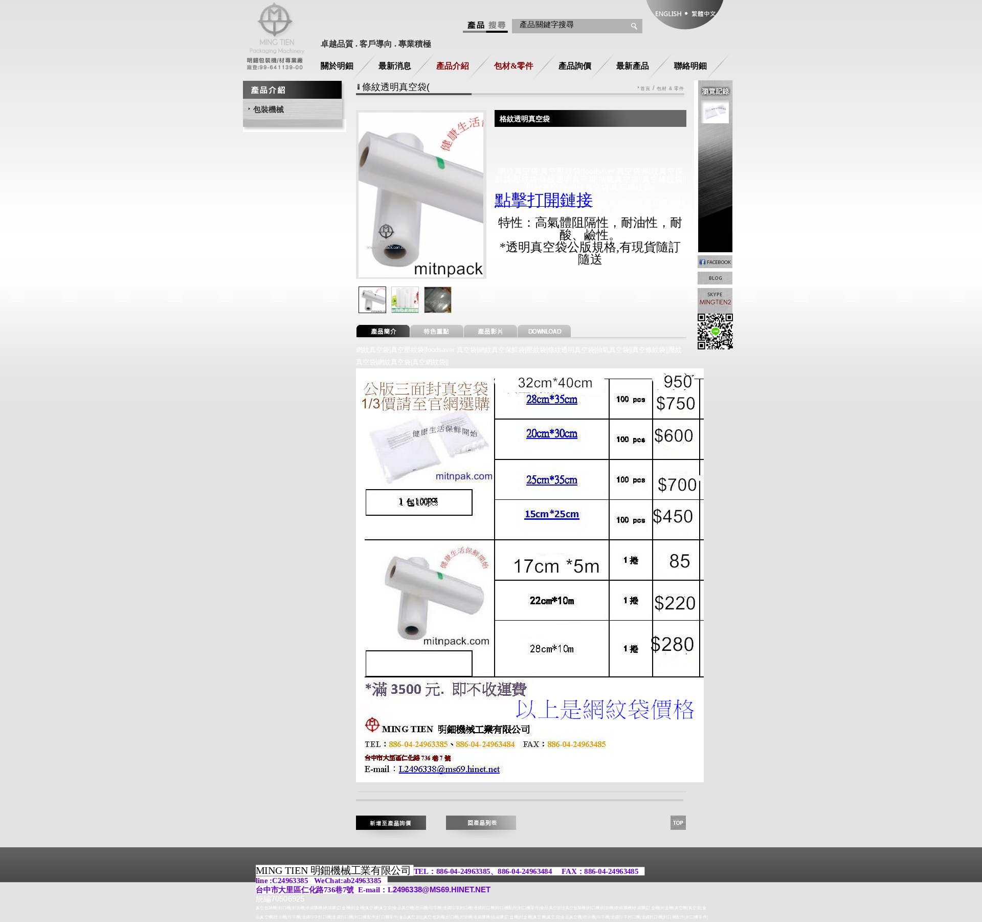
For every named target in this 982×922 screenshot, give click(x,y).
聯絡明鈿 (690, 65)
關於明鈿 (337, 65)
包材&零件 (513, 65)
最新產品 (632, 65)
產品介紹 (452, 65)
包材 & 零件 (671, 89)
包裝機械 (268, 109)
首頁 (645, 89)
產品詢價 (575, 65)
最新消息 (394, 65)
